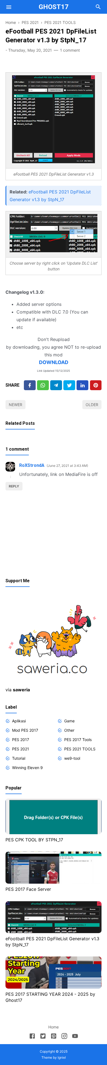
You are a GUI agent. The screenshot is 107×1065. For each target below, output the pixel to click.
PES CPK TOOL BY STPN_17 (34, 839)
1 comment (70, 50)
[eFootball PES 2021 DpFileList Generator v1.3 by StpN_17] (53, 931)
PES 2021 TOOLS (79, 749)
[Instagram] (64, 1037)
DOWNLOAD (53, 362)
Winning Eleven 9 (27, 767)
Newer (15, 404)
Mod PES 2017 (25, 730)
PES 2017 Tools (78, 739)
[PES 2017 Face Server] (53, 882)
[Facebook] (30, 385)
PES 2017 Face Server (28, 889)
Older (92, 404)
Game (69, 721)
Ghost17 (54, 7)
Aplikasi (19, 721)
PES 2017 (20, 739)
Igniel (62, 1057)
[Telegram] (56, 385)
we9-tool (72, 758)
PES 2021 (20, 749)
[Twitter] (43, 385)
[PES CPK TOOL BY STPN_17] (53, 832)
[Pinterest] (96, 385)
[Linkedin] (82, 385)
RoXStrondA (31, 465)
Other (69, 730)
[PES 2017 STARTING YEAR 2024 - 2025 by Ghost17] (53, 987)
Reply (14, 486)
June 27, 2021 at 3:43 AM (67, 466)
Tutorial (18, 758)
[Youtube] (75, 1037)
